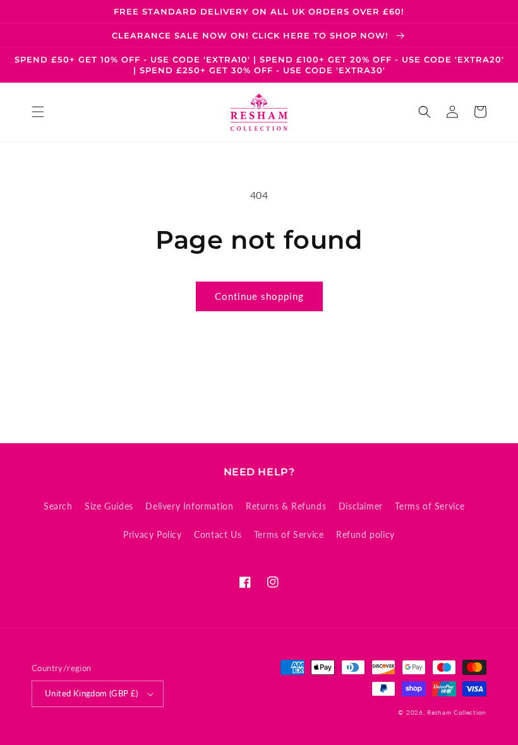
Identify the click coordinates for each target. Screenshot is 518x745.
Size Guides (109, 506)
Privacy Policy (152, 534)
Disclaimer (361, 506)
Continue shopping (259, 296)
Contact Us (217, 534)
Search (58, 506)
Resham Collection (456, 712)
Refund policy (365, 534)
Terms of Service (430, 506)
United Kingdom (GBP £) (91, 693)
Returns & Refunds (286, 506)
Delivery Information (189, 506)
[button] (38, 112)
